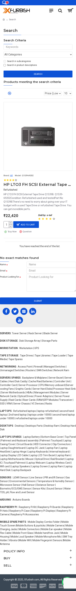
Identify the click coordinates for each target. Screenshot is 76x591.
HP (11, 175)
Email (2, 270)
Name (3, 264)
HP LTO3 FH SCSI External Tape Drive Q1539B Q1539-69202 (38, 184)
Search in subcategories (19, 61)
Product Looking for (9, 277)
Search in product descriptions (22, 65)
